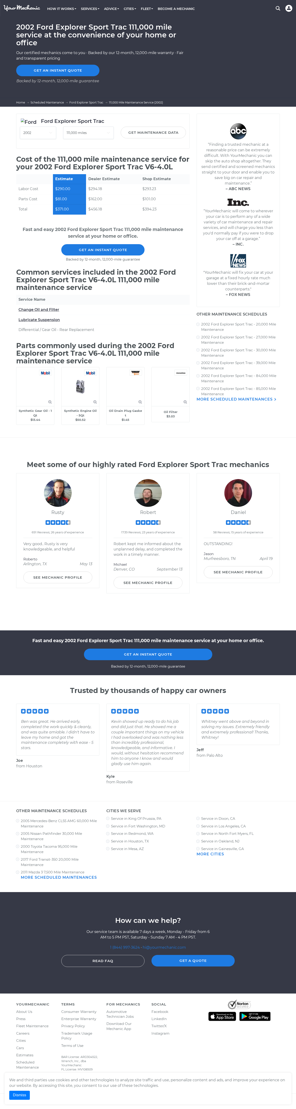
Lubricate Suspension (39, 320)
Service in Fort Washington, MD (138, 826)
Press (20, 1019)
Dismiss (19, 1095)
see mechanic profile (57, 577)
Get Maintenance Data (153, 132)
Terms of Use (72, 1045)
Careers (22, 1033)
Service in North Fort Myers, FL (227, 833)
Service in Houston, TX (130, 841)
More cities (210, 854)
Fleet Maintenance (32, 1026)
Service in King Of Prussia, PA (136, 818)
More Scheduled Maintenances (235, 399)
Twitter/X (159, 1026)
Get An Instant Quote (103, 250)
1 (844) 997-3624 (125, 947)
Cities (21, 1040)
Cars (20, 1048)
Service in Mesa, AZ (127, 849)
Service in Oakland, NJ (220, 841)
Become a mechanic (176, 9)
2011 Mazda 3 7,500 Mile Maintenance (52, 872)
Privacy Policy (73, 1026)
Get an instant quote (58, 70)
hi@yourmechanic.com (164, 947)
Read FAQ (102, 961)
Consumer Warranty (78, 1011)
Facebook (159, 1011)
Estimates (24, 1055)
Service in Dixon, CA (218, 818)
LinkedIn (159, 1019)
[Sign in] (289, 8)
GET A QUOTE (193, 960)
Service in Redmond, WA (132, 833)
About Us (24, 1011)
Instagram (160, 1033)
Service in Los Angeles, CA (223, 826)
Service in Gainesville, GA (222, 849)
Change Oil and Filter (38, 309)
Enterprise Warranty (78, 1019)
